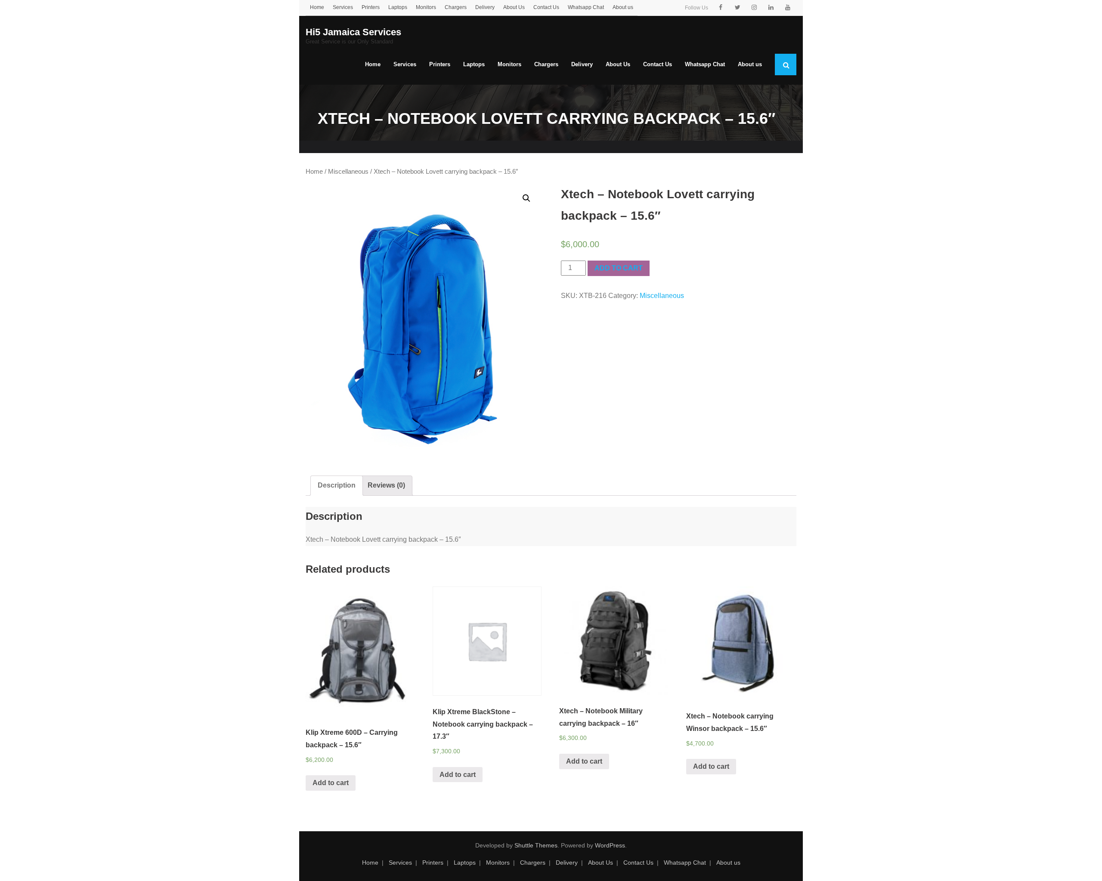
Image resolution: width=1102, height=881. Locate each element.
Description (337, 485)
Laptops (397, 7)
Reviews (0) (386, 485)
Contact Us (546, 7)
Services (343, 7)
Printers (371, 7)
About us (623, 7)
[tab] (336, 486)
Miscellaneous (348, 171)
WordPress (610, 845)
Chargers (456, 7)
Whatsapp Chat (586, 7)
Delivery (485, 7)
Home (317, 7)
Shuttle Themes (535, 845)
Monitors (426, 7)
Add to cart (618, 268)
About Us (514, 7)
